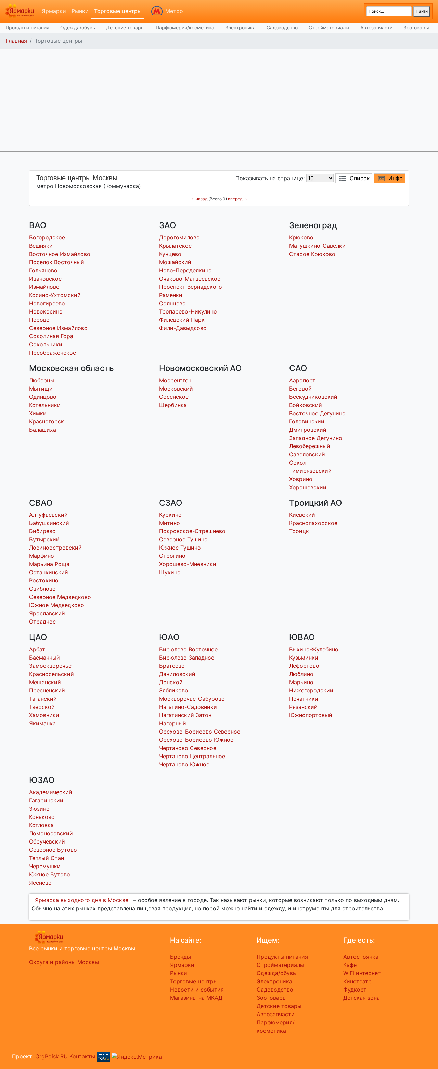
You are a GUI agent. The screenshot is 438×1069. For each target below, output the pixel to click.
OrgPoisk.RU (51, 1056)
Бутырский (44, 539)
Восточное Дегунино (317, 413)
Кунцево (170, 253)
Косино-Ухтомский (55, 295)
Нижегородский (311, 690)
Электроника (240, 27)
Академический (50, 792)
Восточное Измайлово (59, 253)
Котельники (45, 405)
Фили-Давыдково (183, 327)
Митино (169, 522)
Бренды (180, 956)
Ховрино (300, 479)
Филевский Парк (182, 319)
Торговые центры (118, 11)
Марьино (301, 682)
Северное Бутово (53, 849)
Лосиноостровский (55, 547)
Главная (16, 40)
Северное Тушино (183, 539)
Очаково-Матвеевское (189, 278)
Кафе (350, 964)
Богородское (47, 237)
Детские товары (125, 27)
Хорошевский (307, 487)
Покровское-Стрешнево (192, 531)
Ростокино (44, 580)
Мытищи (41, 388)
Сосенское (174, 396)
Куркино (170, 514)
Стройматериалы (329, 27)
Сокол (297, 462)
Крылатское (175, 245)
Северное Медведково (60, 596)
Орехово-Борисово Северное (199, 731)
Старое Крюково (312, 253)
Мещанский (45, 682)
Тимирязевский (310, 470)
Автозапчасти (376, 27)
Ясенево (40, 882)
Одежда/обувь (77, 27)
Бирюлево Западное (186, 657)
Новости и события (197, 989)
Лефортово (304, 665)
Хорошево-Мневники (187, 564)
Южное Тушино (180, 547)
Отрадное (42, 621)
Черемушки (45, 866)
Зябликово (173, 690)
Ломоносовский (51, 833)
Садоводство (282, 27)
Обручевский (47, 841)
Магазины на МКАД (196, 997)
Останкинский (48, 572)
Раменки (170, 295)
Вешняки (41, 245)
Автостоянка (360, 956)
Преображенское (52, 352)
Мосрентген (175, 380)
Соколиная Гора (51, 336)
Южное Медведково (56, 605)
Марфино (41, 555)
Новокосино (46, 311)
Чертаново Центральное (192, 756)
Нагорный (172, 723)
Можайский (175, 262)
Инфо (395, 178)
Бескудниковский (313, 396)
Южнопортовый (310, 715)
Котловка (41, 825)
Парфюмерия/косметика (185, 27)
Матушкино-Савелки (317, 245)
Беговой (300, 388)
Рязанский (303, 706)
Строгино (172, 555)
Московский (176, 388)
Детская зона (361, 997)
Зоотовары (416, 27)
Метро (174, 11)
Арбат (37, 649)
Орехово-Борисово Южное (196, 739)
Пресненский (47, 690)
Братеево (172, 665)
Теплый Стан (46, 858)
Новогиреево (47, 303)
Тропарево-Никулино (188, 311)
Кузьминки (303, 657)
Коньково (42, 816)
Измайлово (44, 286)
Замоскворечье (50, 665)
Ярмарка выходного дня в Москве (81, 900)
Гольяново (43, 270)
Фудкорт (354, 989)
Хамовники (44, 715)
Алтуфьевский (48, 514)
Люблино (301, 674)
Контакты (82, 1056)
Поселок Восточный (56, 262)
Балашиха (42, 429)
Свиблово (42, 588)
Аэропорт (302, 380)
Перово (39, 319)
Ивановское (45, 278)
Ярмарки (54, 11)
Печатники (303, 698)
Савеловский (307, 454)
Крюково (301, 237)
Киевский (302, 514)
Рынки (80, 11)
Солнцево (172, 303)
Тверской (42, 706)
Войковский (305, 405)
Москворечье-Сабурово (192, 698)
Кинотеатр (357, 981)
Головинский (306, 421)
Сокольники (45, 344)
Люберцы (41, 380)
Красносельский (51, 674)
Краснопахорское (313, 522)
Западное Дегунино (315, 437)
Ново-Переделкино (185, 270)
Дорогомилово (179, 237)
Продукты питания (27, 27)
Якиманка (42, 723)
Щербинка (173, 405)
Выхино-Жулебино (313, 649)
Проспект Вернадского (190, 286)
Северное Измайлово (58, 327)
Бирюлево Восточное (188, 649)
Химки (38, 413)
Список (360, 178)
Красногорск (46, 421)
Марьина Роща (49, 564)
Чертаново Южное (184, 764)
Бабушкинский (49, 522)
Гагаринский (46, 800)
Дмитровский (307, 429)
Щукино (170, 572)
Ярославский (47, 613)
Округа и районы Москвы (64, 962)
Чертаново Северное (187, 748)
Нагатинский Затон (185, 715)
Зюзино (39, 808)
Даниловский (177, 674)
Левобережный (309, 446)
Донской (171, 682)
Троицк (299, 531)
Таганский (43, 698)
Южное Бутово (49, 874)
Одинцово (42, 396)
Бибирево (42, 531)
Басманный (44, 657)
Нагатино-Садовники (188, 706)
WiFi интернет (362, 973)
